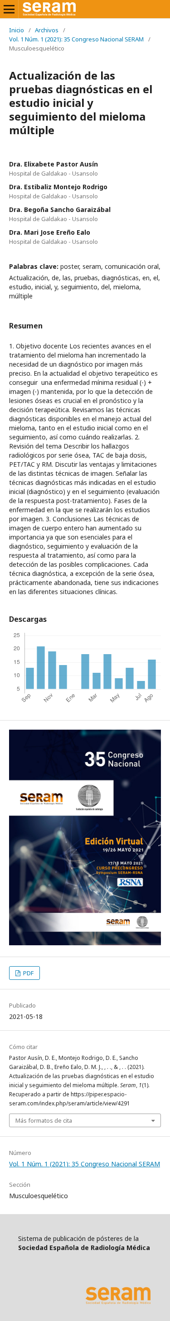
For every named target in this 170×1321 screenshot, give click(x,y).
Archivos (46, 30)
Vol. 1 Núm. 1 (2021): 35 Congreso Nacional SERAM (76, 39)
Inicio (16, 30)
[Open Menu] (9, 9)
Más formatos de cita (43, 1120)
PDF (28, 973)
